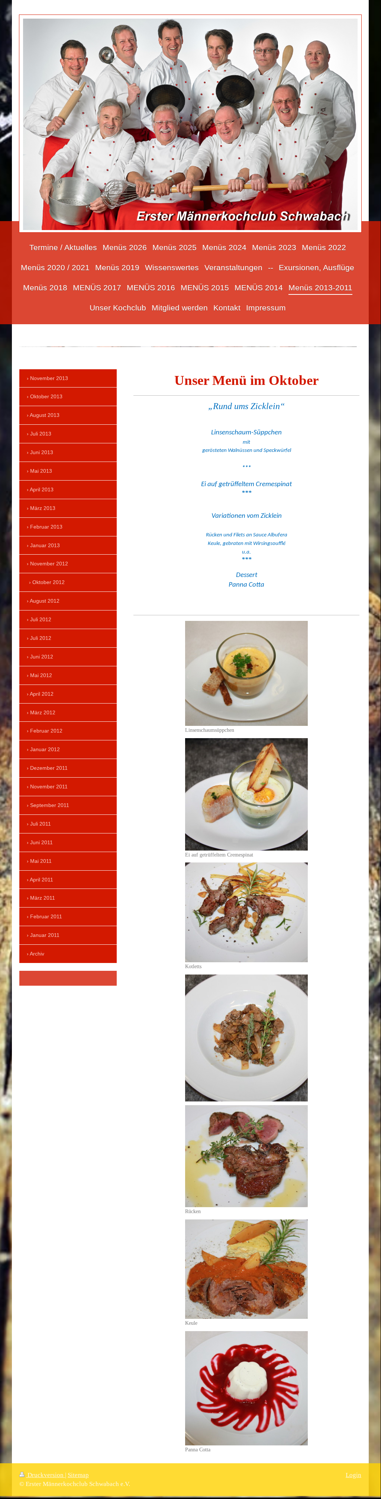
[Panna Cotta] (246, 1388)
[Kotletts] (246, 912)
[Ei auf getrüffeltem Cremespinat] (246, 794)
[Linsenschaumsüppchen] (246, 673)
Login (353, 1475)
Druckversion (45, 1475)
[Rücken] (246, 1156)
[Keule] (246, 1269)
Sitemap (78, 1475)
